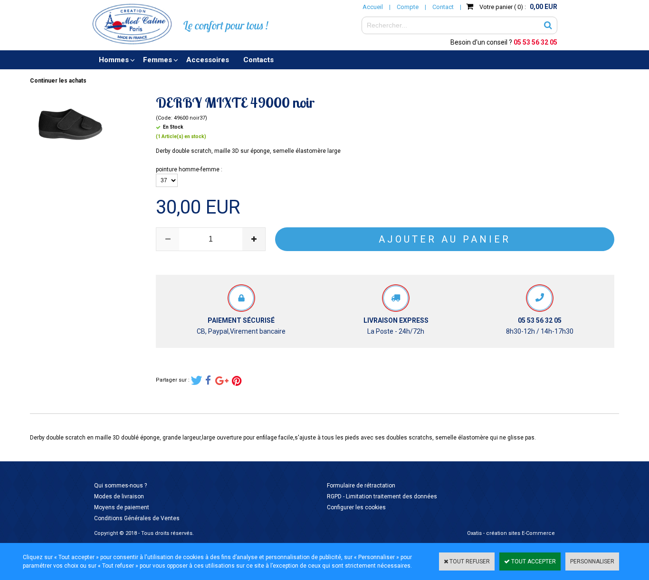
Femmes (157, 60)
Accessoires (207, 60)
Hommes (114, 60)
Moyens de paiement (121, 507)
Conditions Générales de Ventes (137, 518)
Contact (443, 6)
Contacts (258, 60)
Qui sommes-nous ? (120, 485)
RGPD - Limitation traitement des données (382, 496)
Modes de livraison (119, 496)
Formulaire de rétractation (361, 485)
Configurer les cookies (356, 507)
